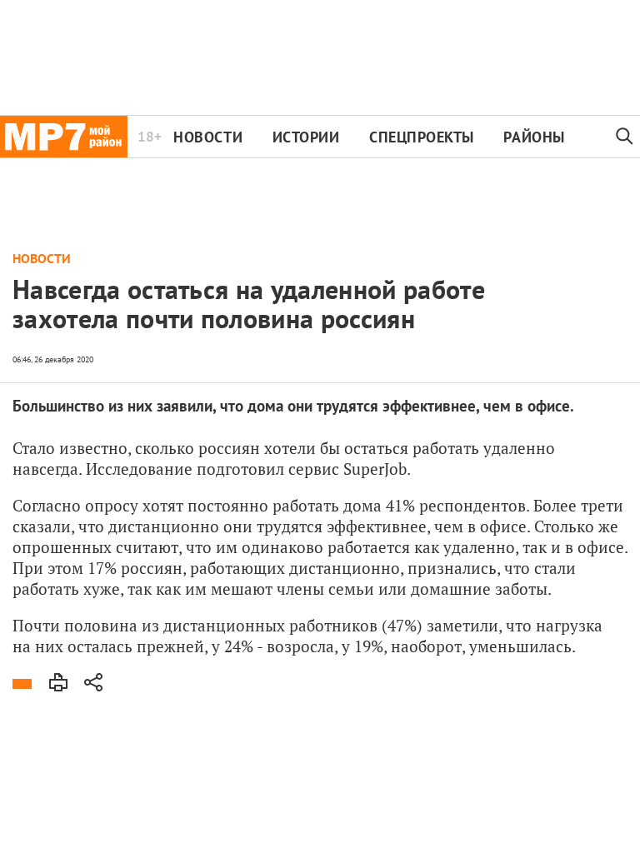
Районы (533, 137)
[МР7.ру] (64, 136)
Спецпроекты (421, 137)
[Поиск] (625, 136)
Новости (207, 137)
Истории (306, 137)
